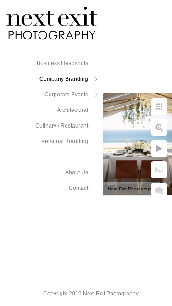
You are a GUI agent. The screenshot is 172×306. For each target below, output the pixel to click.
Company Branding (63, 79)
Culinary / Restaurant (61, 125)
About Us (76, 172)
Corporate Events (66, 94)
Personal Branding (64, 141)
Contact (78, 188)
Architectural (72, 110)
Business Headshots (62, 63)
